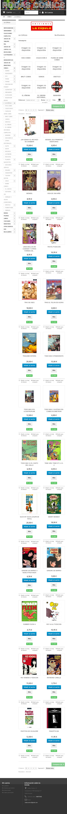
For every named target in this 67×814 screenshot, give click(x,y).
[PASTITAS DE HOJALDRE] (29, 718)
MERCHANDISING (8, 28)
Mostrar (43, 100)
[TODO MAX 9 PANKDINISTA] (54, 343)
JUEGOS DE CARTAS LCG (7, 48)
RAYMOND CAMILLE (54, 678)
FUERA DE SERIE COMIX (7, 113)
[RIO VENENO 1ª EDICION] (29, 665)
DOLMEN (7, 170)
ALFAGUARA (8, 95)
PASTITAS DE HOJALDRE (29, 731)
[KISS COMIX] (26, 49)
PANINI (7, 79)
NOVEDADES (8, 73)
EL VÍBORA (8, 124)
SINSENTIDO (8, 173)
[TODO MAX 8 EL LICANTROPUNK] (29, 396)
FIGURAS (6, 215)
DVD (5, 229)
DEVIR (7, 148)
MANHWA (7, 135)
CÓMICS (6, 68)
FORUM (7, 81)
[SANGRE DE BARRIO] (54, 557)
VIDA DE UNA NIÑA (53, 193)
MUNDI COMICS (6, 185)
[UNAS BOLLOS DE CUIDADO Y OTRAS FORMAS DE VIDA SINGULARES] (29, 234)
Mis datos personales (8, 792)
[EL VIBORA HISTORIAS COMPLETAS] (41, 86)
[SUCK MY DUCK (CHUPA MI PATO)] (29, 504)
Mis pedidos (5, 785)
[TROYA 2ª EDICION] (54, 234)
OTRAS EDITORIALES (7, 142)
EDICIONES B (9, 138)
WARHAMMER (7, 30)
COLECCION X (9, 108)
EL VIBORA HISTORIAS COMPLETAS (7, 130)
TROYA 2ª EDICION (53, 247)
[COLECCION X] (41, 49)
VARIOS (7, 119)
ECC (6, 76)
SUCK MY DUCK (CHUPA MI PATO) (29, 518)
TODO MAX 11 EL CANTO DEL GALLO (29, 464)
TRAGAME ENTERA (29, 356)
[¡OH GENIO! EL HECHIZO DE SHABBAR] (29, 127)
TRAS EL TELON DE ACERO (54, 302)
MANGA (6, 213)
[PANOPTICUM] (54, 718)
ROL (5, 44)
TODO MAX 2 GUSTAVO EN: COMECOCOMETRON (54, 410)
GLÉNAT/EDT (8, 89)
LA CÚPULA (8, 103)
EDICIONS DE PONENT (8, 86)
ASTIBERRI (8, 154)
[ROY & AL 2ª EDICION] (54, 611)
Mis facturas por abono (8, 788)
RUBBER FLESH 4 (29, 624)
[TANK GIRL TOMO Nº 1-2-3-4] (54, 450)
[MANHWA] (57, 86)
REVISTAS (8, 157)
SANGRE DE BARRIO (54, 570)
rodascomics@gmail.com (31, 802)
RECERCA (8, 151)
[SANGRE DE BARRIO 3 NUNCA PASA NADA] (29, 557)
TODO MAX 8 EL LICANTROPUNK (29, 410)
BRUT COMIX (8, 116)
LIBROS (6, 218)
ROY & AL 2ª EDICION (53, 624)
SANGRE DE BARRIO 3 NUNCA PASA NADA (29, 571)
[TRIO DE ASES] (29, 289)
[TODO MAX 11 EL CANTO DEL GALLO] (29, 450)
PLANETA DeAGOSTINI (7, 161)
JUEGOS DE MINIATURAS (7, 64)
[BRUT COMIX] (26, 68)
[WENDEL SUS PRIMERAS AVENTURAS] (54, 127)
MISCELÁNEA (7, 52)
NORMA (7, 70)
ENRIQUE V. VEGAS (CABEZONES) (8, 199)
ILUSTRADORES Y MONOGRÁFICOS (8, 57)
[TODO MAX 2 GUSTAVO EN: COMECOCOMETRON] (54, 396)
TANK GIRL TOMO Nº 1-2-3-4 (54, 464)
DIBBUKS (7, 210)
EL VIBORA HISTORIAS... (41, 96)
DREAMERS (8, 92)
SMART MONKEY (54, 517)
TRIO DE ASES (29, 302)
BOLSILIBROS (8, 232)
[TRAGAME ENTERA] (29, 343)
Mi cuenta (6, 783)
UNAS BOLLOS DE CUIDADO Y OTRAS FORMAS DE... (29, 249)
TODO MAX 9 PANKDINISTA (53, 356)
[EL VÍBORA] (26, 86)
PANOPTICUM (54, 731)
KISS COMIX (8, 105)
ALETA (7, 146)
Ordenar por (21, 100)
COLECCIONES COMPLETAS (8, 35)
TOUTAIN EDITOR (7, 177)
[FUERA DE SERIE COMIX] (57, 49)
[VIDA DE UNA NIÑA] (54, 180)
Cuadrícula (59, 101)
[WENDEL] (29, 180)
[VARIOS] (41, 68)
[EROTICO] (57, 68)
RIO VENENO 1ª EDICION (29, 678)
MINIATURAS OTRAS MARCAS (8, 225)
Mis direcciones (6, 790)
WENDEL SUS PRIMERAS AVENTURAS (54, 141)
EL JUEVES (8, 189)
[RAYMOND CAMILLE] (54, 665)
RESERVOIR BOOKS (8, 99)
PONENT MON (9, 207)
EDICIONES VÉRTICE (8, 166)
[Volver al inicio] (4, 17)
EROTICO (7, 122)
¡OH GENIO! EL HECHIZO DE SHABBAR (29, 141)
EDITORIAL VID (7, 193)
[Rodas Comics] (33, 5)
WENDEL (29, 193)
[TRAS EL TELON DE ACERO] (54, 289)
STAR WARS (7, 221)
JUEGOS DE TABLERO (7, 40)
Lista (64, 101)
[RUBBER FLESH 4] (29, 611)
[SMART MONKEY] (54, 504)
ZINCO (7, 181)
